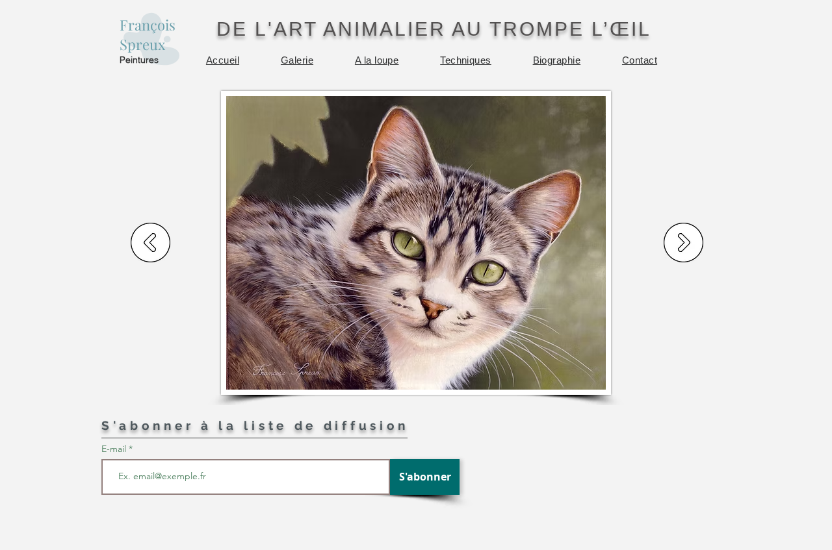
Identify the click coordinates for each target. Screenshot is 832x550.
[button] (297, 60)
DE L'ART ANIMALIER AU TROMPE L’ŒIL (433, 29)
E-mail (115, 448)
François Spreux (148, 34)
